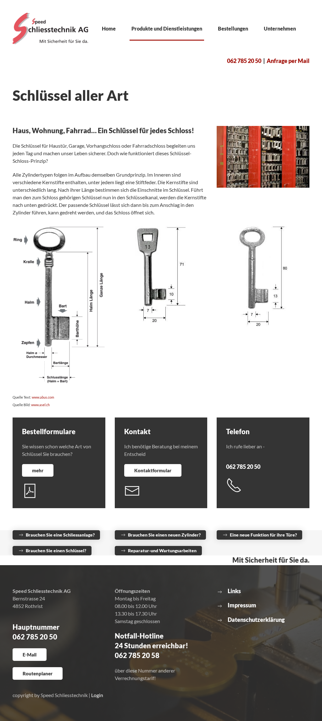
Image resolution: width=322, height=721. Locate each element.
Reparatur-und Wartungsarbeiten (162, 550)
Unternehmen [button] (280, 28)
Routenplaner (38, 673)
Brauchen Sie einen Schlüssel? (56, 550)
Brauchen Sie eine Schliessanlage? (60, 534)
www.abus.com (42, 397)
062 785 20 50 (244, 60)
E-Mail (29, 654)
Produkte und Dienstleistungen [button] (166, 28)
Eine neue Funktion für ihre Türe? (263, 534)
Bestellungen (233, 28)
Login (97, 695)
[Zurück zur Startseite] (50, 28)
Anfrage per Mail (288, 60)
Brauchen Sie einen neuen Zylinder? (164, 534)
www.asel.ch (40, 405)
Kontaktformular (152, 470)
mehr (37, 470)
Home (109, 28)
